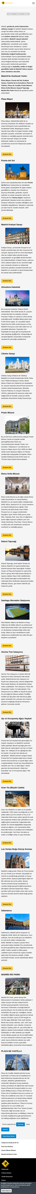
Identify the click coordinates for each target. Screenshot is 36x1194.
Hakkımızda (5, 1169)
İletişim (4, 1180)
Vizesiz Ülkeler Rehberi (8, 1150)
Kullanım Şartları (6, 1173)
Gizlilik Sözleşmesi (7, 1176)
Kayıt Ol (5, 1129)
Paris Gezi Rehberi (7, 1146)
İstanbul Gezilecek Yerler (9, 1154)
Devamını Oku (7, 154)
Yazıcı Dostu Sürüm (8, 1136)
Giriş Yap (20, 1124)
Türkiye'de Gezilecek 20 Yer (10, 1142)
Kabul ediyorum (6, 1190)
